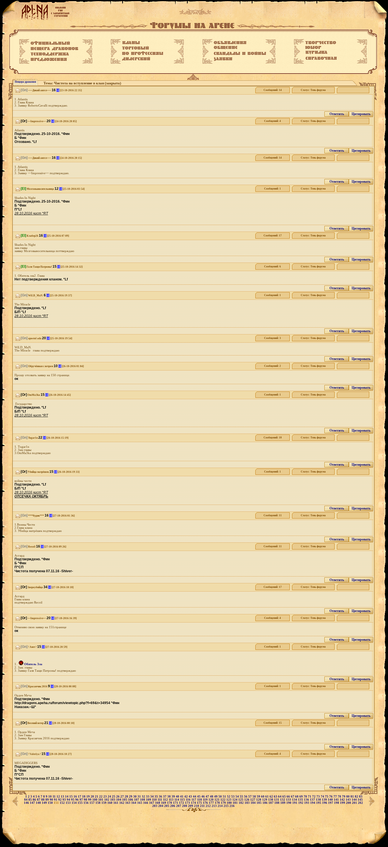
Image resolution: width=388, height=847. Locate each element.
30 (135, 796)
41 (182, 796)
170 (170, 802)
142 (343, 799)
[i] (57, 90)
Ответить (336, 114)
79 (344, 796)
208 (185, 806)
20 (93, 796)
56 (246, 796)
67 (293, 796)
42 (186, 796)
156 (86, 802)
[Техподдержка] (50, 54)
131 (277, 799)
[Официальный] (50, 43)
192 (301, 802)
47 (208, 796)
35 (157, 796)
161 (116, 802)
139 (325, 799)
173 (188, 802)
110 (155, 799)
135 (301, 799)
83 (360, 796)
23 (105, 796)
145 (360, 799)
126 (247, 799)
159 (104, 802)
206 (173, 806)
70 (306, 796)
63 (276, 796)
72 (314, 796)
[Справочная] (321, 58)
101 (101, 799)
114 (177, 799)
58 (255, 796)
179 (224, 802)
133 (289, 799)
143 (349, 799)
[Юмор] (313, 47)
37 (165, 796)
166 (146, 802)
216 (232, 806)
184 (253, 802)
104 (119, 799)
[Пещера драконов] (54, 49)
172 (182, 802)
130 (271, 799)
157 (92, 802)
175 (200, 802)
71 (310, 796)
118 (200, 799)
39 (174, 796)
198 (337, 802)
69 (301, 796)
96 (77, 799)
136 (307, 799)
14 (67, 796)
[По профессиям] (142, 53)
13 (63, 796)
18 (84, 796)
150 (51, 802)
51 (225, 796)
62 (272, 796)
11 (55, 796)
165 (140, 802)
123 (229, 799)
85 (30, 799)
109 (149, 799)
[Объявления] (230, 42)
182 (242, 802)
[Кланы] (131, 42)
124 (235, 799)
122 (223, 799)
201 (355, 802)
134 (295, 799)
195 (319, 802)
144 (355, 799)
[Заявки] (223, 59)
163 (128, 802)
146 (27, 802)
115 (183, 799)
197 (331, 802)
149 (45, 802)
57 (250, 796)
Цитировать (361, 114)
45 (199, 796)
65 (284, 796)
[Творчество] (320, 42)
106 (131, 799)
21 (97, 796)
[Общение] (225, 47)
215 (227, 806)
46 (203, 796)
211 (203, 806)
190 (289, 802)
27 (122, 796)
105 (125, 799)
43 (191, 796)
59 (259, 796)
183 (248, 802)
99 (90, 799)
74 (323, 796)
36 (161, 796)
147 (33, 802)
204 (161, 806)
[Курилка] (316, 52)
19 (88, 796)
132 (283, 799)
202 (360, 802)
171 (176, 802)
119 (205, 799)
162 (122, 802)
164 (134, 802)
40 (178, 796)
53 (233, 796)
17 (80, 796)
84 (26, 799)
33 (148, 796)
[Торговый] (135, 47)
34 (152, 796)
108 (143, 799)
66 (289, 796)
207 (179, 806)
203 (155, 806)
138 (319, 799)
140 (331, 799)
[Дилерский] (136, 59)
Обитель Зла (33, 664)
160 (110, 802)
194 (313, 802)
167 (152, 802)
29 (131, 796)
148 (39, 802)
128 (259, 799)
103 (113, 799)
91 (56, 799)
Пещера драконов (25, 81)
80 (348, 796)
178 (218, 802)
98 (86, 799)
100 (95, 799)
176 (206, 802)
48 (212, 796)
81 (353, 796)
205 (167, 806)
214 (221, 806)
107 (137, 799)
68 (297, 796)
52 (229, 796)
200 (349, 802)
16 (76, 796)
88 (43, 799)
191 (295, 802)
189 (283, 802)
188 (277, 802)
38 (169, 796)
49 (216, 796)
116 (188, 799)
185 (259, 802)
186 (265, 802)
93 (64, 799)
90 (52, 799)
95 (73, 799)
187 (271, 802)
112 (166, 799)
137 (313, 799)
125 (241, 799)
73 (318, 796)
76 (331, 796)
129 (265, 799)
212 (209, 806)
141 (337, 799)
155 (81, 802)
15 (71, 796)
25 (114, 796)
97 (82, 799)
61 (267, 796)
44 (195, 796)
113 (171, 799)
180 (230, 802)
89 (47, 799)
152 (63, 802)
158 (98, 802)
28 (127, 796)
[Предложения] (49, 59)
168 (158, 802)
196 (325, 802)
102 (107, 799)
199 (343, 802)
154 (75, 802)
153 (69, 802)
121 (217, 799)
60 (263, 796)
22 (101, 796)
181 (236, 802)
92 (60, 799)
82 (357, 796)
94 (69, 799)
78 (340, 796)
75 (327, 796)
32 (144, 796)
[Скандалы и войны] (240, 53)
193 (307, 802)
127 (253, 799)
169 (164, 802)
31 (139, 796)
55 (242, 796)
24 (110, 796)
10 (50, 796)
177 (212, 802)
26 (118, 796)
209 (191, 806)
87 (39, 799)
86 (35, 799)
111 (160, 799)
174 (194, 802)
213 (215, 806)
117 (194, 799)
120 (211, 799)
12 (59, 796)
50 (220, 796)
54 (237, 796)
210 (197, 806)
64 (280, 796)
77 (335, 796)
